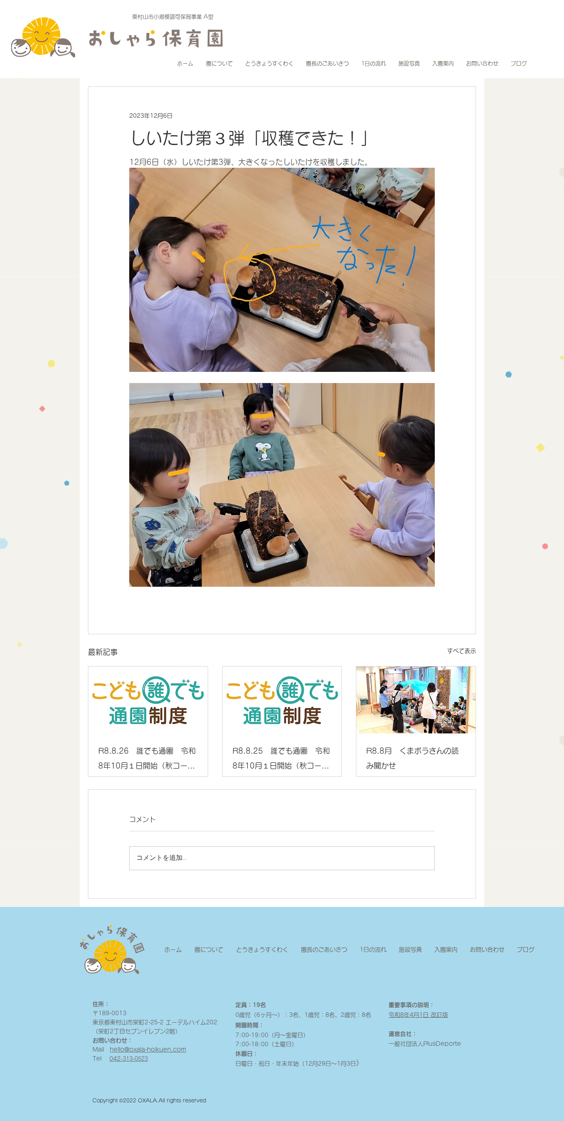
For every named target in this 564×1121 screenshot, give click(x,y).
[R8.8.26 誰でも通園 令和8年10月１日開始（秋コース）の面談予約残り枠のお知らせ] (148, 699)
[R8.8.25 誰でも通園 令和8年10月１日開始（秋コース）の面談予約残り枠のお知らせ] (282, 699)
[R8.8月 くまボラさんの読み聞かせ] (416, 699)
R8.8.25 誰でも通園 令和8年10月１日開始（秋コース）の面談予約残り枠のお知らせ (281, 760)
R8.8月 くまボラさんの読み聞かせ (412, 758)
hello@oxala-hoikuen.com (148, 1049)
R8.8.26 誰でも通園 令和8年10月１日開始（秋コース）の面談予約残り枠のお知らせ (147, 760)
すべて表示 (461, 651)
